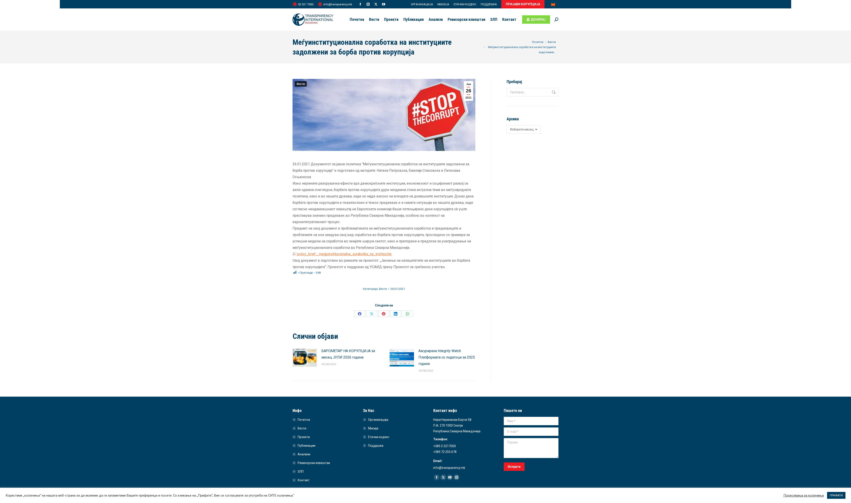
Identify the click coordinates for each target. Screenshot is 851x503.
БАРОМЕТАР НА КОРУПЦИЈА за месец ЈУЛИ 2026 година (348, 354)
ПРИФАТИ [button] (836, 495)
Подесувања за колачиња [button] (803, 495)
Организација (378, 419)
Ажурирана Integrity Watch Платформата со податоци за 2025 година (446, 357)
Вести (301, 84)
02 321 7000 (305, 4)
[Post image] (305, 358)
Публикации (306, 445)
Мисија (373, 428)
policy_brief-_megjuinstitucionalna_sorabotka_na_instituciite (344, 254)
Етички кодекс (378, 437)
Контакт (304, 480)
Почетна (304, 419)
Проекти (304, 437)
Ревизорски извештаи (314, 463)
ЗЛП (301, 471)
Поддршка (375, 445)
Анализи (304, 454)
